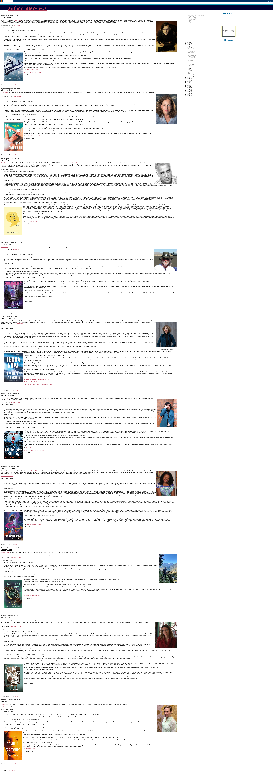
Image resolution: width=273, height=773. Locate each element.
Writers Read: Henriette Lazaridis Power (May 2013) (37, 379)
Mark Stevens (6, 17)
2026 (188, 42)
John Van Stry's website (32, 299)
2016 (188, 83)
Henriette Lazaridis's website (34, 376)
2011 (188, 90)
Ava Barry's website (31, 748)
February (190, 74)
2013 (188, 87)
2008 (188, 94)
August (189, 66)
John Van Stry (6, 244)
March (189, 73)
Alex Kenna (5, 617)
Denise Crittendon (8, 468)
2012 (188, 89)
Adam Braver (6, 160)
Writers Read (191, 16)
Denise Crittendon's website (33, 524)
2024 (188, 44)
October (190, 64)
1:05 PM (15, 313)
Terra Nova (16, 326)
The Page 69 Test (192, 17)
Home (89, 767)
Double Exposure (5, 706)
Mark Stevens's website (33, 69)
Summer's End (16, 249)
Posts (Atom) (11, 770)
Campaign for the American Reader (196, 15)
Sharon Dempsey (7, 395)
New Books (190, 22)
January (190, 76)
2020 (188, 78)
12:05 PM (16, 763)
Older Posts (174, 767)
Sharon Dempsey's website (33, 447)
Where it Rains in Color (7, 476)
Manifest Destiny (16, 557)
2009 (188, 93)
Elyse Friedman (7, 90)
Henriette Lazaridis (8, 318)
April (189, 72)
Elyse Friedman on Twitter (34, 135)
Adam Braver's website (31, 221)
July (189, 68)
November (190, 63)
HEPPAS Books (191, 21)
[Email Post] (18, 84)
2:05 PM (15, 462)
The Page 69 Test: (32, 72)
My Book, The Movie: (34, 450)
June (189, 69)
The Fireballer (16, 25)
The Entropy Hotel (18, 323)
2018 (188, 81)
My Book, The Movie (192, 18)
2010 (188, 91)
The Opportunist (18, 96)
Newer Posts (4, 767)
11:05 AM (16, 612)
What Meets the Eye (16, 626)
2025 (188, 43)
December (190, 48)
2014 (188, 86)
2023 (188, 46)
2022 (188, 47)
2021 (188, 77)
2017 (188, 82)
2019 (188, 80)
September (190, 65)
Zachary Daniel (6, 550)
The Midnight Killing (15, 402)
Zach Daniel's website (31, 593)
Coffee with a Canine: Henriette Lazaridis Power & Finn (38, 384)
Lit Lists (189, 20)
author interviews (27, 8)
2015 (188, 85)
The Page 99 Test (192, 19)
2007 (188, 95)
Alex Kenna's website (31, 681)
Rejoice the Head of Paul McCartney (81, 162)
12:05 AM (16, 84)
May (189, 70)
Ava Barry (5, 701)
